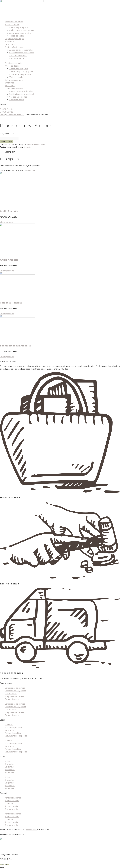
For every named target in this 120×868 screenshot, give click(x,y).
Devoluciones (11, 693)
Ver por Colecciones (18, 55)
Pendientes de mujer (14, 21)
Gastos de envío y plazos (15, 690)
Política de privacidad (14, 727)
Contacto (9, 803)
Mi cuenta (9, 724)
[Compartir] (6, 864)
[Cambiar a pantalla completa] (3, 864)
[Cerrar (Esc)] (8, 864)
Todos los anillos (16, 36)
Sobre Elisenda (11, 806)
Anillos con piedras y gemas (21, 30)
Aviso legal (9, 730)
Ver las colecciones (13, 797)
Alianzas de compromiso (20, 33)
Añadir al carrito (6, 141)
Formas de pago (12, 699)
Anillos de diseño (12, 24)
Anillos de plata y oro (18, 27)
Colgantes (9, 767)
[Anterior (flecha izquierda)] (1, 867)
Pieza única (10, 44)
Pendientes (10, 769)
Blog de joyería (11, 809)
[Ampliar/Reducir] (1, 864)
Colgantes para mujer (14, 38)
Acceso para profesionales (21, 50)
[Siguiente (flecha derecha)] (3, 867)
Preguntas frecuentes (14, 696)
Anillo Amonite (9, 211)
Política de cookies (13, 733)
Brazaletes (9, 41)
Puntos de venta (16, 58)
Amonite (27, 147)
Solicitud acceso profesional (21, 52)
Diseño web (31, 829)
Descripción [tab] (10, 152)
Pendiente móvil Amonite (15, 345)
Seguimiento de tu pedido (16, 736)
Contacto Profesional (14, 47)
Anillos (8, 761)
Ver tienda (9, 772)
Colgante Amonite (11, 302)
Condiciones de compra (15, 688)
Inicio (2, 114)
